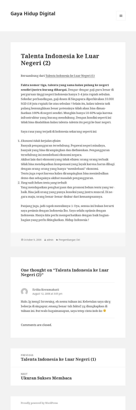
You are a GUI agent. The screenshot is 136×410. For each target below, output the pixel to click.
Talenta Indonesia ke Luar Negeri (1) (70, 76)
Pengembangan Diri (69, 239)
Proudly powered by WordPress (39, 403)
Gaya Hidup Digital (32, 13)
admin (50, 239)
